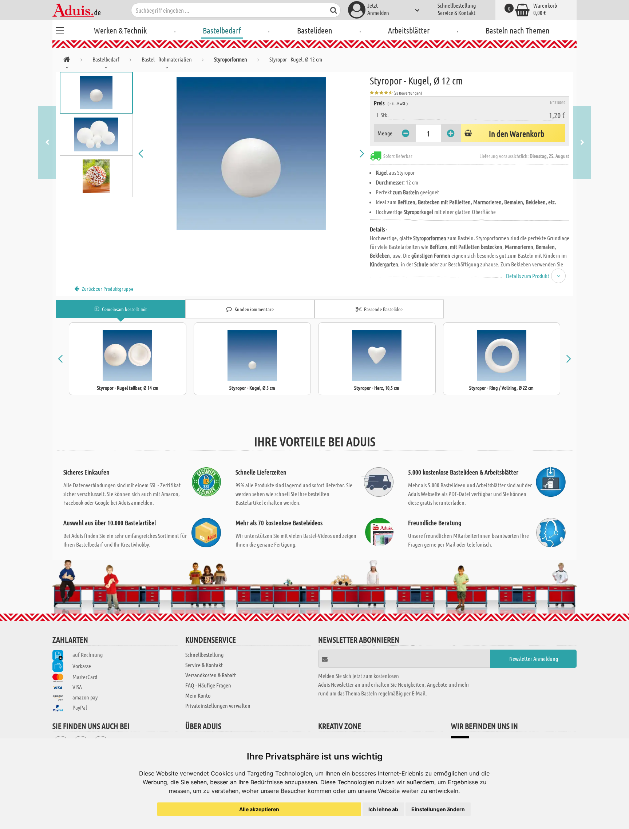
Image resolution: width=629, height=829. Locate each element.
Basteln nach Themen (518, 30)
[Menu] (59, 29)
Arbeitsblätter (409, 30)
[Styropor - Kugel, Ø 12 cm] (252, 153)
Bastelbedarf (222, 30)
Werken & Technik (120, 30)
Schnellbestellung (457, 5)
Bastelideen (314, 30)
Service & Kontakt (456, 12)
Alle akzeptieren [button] (259, 809)
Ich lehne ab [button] (383, 809)
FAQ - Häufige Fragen (208, 685)
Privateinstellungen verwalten (217, 705)
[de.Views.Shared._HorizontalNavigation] (67, 60)
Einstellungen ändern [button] (438, 809)
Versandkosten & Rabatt (210, 674)
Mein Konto (197, 695)
